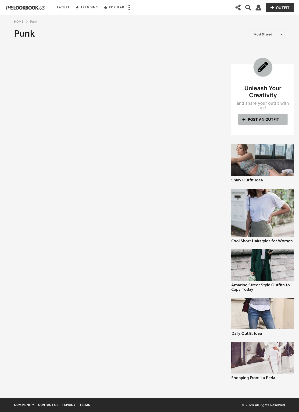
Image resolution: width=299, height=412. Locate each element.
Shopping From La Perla (253, 377)
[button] (129, 7)
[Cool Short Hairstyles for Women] (262, 213)
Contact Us (48, 405)
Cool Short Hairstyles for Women (262, 241)
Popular (116, 7)
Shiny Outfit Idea (247, 180)
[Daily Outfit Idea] (262, 313)
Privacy (68, 405)
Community (24, 405)
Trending (89, 7)
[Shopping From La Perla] (262, 358)
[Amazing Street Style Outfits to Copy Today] (262, 265)
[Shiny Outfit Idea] (262, 160)
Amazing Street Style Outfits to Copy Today (260, 287)
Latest (63, 7)
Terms (84, 405)
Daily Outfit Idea (246, 333)
